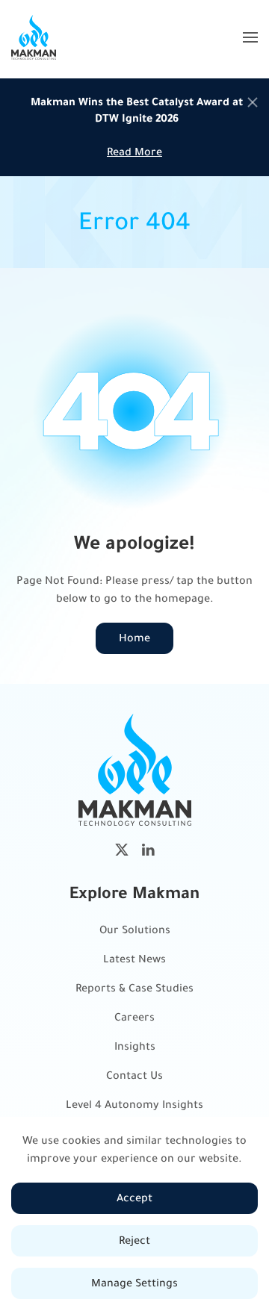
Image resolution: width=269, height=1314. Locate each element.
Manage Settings (134, 1283)
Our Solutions (134, 930)
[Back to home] (33, 37)
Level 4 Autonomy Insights (134, 1104)
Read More (134, 152)
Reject (134, 1240)
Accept (134, 1198)
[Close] (252, 102)
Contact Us (134, 1075)
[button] (250, 37)
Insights (134, 1046)
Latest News (134, 959)
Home (134, 638)
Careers (134, 1017)
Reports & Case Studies (134, 988)
